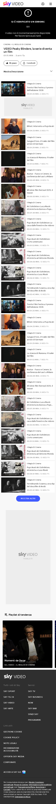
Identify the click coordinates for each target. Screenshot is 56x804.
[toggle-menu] (50, 4)
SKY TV (31, 691)
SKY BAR (32, 708)
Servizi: (31, 685)
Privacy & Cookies (21, 785)
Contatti (7, 789)
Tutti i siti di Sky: (12, 685)
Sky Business (35, 697)
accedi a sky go (12, 772)
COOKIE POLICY (11, 737)
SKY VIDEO (9, 703)
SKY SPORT (9, 691)
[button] (11, 63)
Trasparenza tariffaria (26, 787)
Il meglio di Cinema (21, 44)
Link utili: (8, 726)
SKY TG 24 (9, 697)
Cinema (7, 44)
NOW (30, 703)
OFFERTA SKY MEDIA (14, 756)
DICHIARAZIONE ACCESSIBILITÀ (11, 749)
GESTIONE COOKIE (13, 732)
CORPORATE (10, 762)
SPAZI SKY (33, 714)
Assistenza (40, 787)
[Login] (43, 4)
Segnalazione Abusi (23, 797)
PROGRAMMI (34, 720)
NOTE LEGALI (10, 743)
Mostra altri (28, 498)
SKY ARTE (8, 708)
